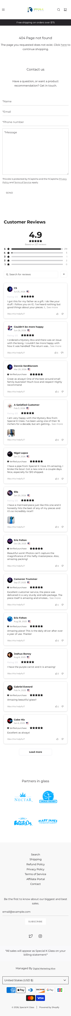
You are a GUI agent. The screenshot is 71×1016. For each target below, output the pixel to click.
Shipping (36, 859)
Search (35, 854)
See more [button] (52, 307)
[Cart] (65, 9)
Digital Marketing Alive (44, 968)
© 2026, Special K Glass (23, 1007)
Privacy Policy (35, 869)
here (64, 44)
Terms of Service (22, 182)
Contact (35, 884)
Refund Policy (35, 864)
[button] (33, 248)
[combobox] (64, 274)
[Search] (58, 9)
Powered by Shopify (49, 1007)
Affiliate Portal (35, 879)
